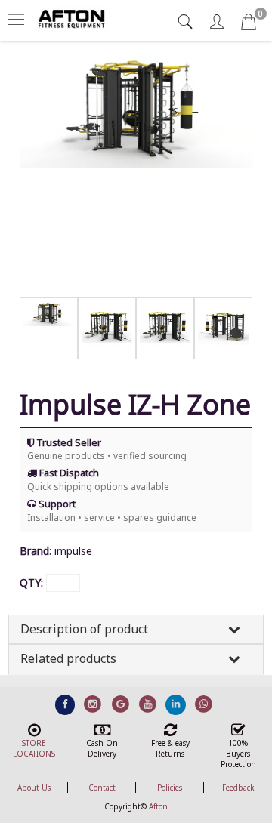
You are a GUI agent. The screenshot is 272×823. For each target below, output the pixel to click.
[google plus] (120, 703)
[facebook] (65, 703)
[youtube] (148, 703)
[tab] (187, 21)
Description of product (84, 629)
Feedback (238, 787)
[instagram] (92, 703)
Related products (68, 658)
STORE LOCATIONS (34, 748)
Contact (102, 787)
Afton (158, 806)
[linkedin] (175, 703)
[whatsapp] (203, 703)
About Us (34, 787)
